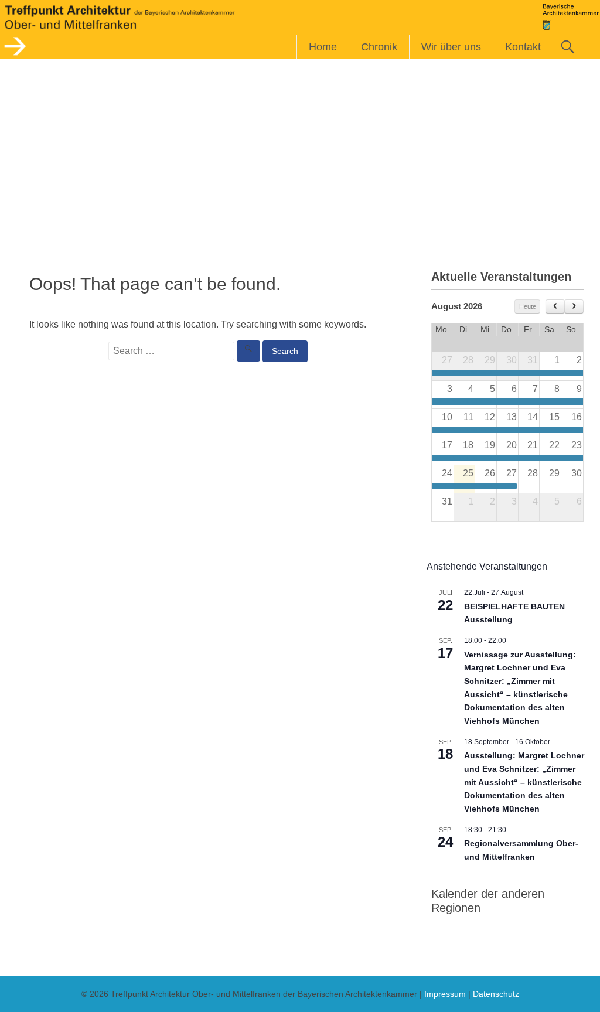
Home (323, 47)
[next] (574, 306)
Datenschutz (496, 994)
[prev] (555, 306)
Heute (527, 306)
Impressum (445, 994)
